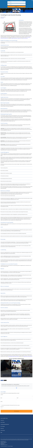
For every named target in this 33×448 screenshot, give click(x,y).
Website (1, 401)
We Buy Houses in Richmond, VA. (28, 356)
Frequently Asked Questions (5, 424)
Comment (2, 394)
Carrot (12, 446)
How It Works (3, 422)
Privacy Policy (3, 430)
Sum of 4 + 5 (2, 406)
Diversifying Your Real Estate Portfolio (13, 356)
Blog (1, 432)
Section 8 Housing (25, 38)
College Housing (13, 38)
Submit (16, 6)
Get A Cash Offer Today (4, 418)
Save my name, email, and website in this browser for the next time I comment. (11, 405)
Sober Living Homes (18, 38)
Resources (2, 428)
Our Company (3, 426)
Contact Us (2, 420)
